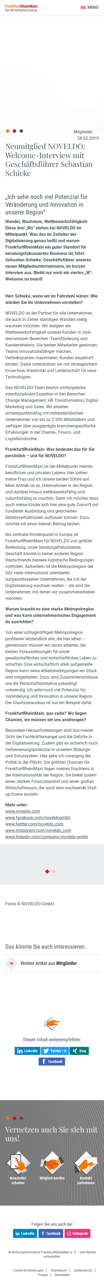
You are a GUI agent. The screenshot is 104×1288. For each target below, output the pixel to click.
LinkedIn (27, 1233)
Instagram (80, 1233)
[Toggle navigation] (89, 8)
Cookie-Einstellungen (28, 1270)
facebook (53, 1233)
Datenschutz (83, 1270)
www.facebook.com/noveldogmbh (37, 817)
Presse (43, 1275)
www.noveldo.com (22, 811)
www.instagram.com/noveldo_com (38, 830)
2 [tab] (53, 871)
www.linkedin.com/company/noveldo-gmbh (46, 836)
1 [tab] (47, 871)
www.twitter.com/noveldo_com (34, 824)
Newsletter (62, 1275)
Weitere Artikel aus (49, 963)
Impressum (59, 1270)
